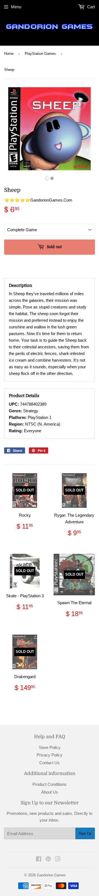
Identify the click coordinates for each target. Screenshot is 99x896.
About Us (49, 792)
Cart (90, 6)
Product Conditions (49, 784)
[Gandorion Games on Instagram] (58, 859)
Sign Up (85, 833)
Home (8, 54)
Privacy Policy (49, 755)
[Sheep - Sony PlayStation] (47, 178)
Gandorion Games (51, 875)
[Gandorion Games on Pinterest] (48, 859)
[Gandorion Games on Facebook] (39, 859)
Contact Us (49, 762)
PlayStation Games (40, 54)
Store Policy (50, 747)
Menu (16, 6)
